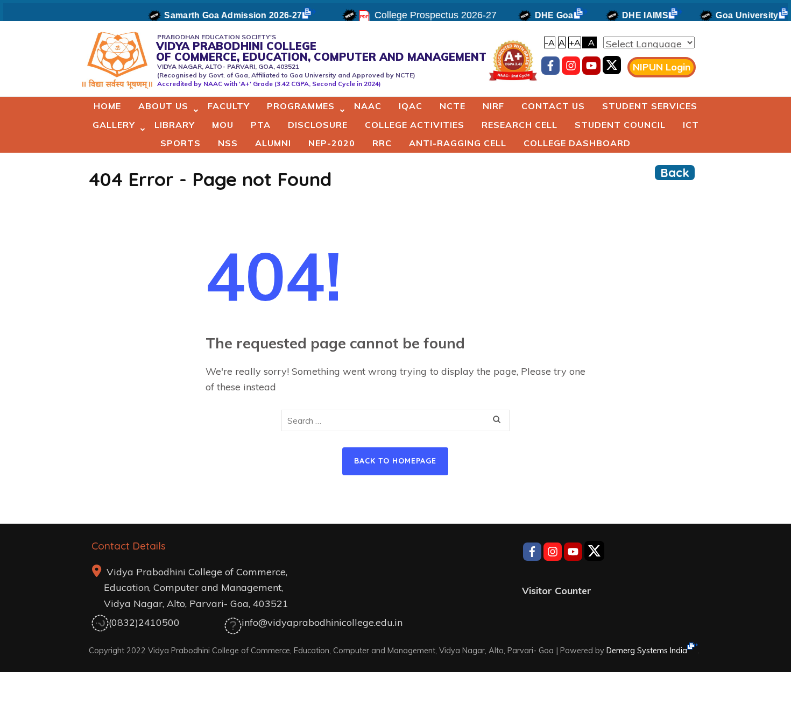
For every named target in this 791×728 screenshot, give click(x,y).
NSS (228, 143)
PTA (261, 124)
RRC (382, 143)
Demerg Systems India (646, 650)
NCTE (452, 106)
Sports (180, 143)
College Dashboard (577, 143)
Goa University (735, 15)
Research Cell (519, 124)
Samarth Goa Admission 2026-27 (221, 15)
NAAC (368, 106)
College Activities (414, 124)
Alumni (273, 143)
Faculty (229, 106)
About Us (163, 106)
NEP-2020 (331, 143)
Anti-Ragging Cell (457, 143)
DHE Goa (542, 15)
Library (174, 124)
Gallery (114, 124)
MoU (223, 124)
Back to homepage (395, 461)
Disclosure (318, 124)
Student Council (620, 124)
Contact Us (553, 106)
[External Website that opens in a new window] (612, 67)
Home (107, 106)
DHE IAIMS (633, 15)
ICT (691, 124)
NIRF (493, 106)
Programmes (301, 106)
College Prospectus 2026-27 (424, 15)
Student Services (649, 106)
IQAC (410, 106)
